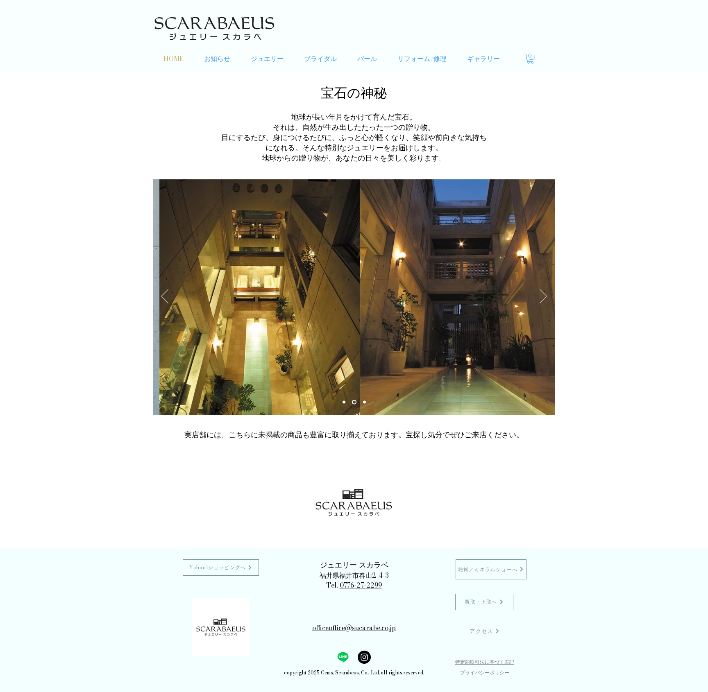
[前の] (164, 297)
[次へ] (543, 297)
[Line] (342, 657)
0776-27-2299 (361, 585)
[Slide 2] (354, 402)
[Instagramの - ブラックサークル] (364, 657)
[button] (530, 58)
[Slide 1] (344, 401)
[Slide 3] (364, 401)
